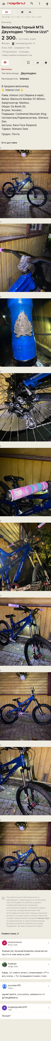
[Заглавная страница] (16, 2)
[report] (46, 62)
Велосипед (6, 22)
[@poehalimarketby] (22, 12)
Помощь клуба (43, 918)
